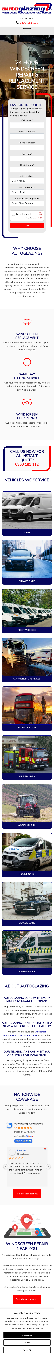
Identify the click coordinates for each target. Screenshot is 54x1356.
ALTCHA (38, 218)
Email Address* (27, 131)
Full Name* (27, 120)
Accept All (27, 1335)
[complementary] (27, 1332)
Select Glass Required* (27, 198)
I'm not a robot (23, 214)
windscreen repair (29, 1035)
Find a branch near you (27, 1193)
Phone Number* (27, 142)
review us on (22, 1140)
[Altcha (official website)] (40, 214)
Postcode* (26, 154)
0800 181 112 (29, 23)
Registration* (27, 165)
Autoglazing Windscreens (28, 1123)
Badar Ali (21, 1150)
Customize (27, 1342)
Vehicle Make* (27, 176)
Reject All (27, 1350)
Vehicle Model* (27, 187)
